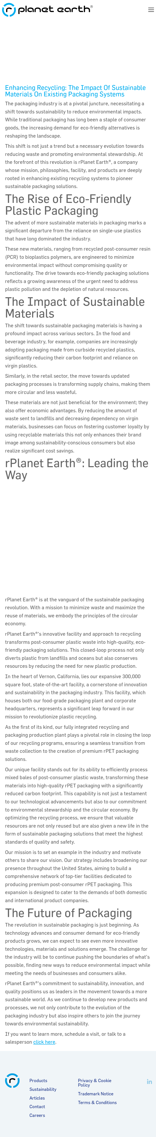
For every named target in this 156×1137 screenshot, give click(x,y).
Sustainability (42, 1089)
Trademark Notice (95, 1093)
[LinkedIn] (149, 1082)
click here (44, 1042)
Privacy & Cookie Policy (94, 1082)
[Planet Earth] (47, 10)
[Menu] (151, 10)
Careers (37, 1115)
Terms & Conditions (97, 1102)
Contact (37, 1106)
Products (38, 1080)
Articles (37, 1098)
